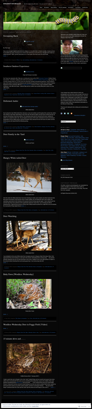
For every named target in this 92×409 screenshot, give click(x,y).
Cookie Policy (35, 406)
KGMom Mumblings (77, 141)
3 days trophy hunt (26, 84)
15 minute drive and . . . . (14, 338)
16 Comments (51, 209)
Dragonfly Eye (64, 133)
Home (41, 7)
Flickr (21, 126)
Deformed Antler (10, 101)
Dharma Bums (77, 142)
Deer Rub (48, 126)
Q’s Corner (83, 144)
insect (10, 127)
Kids (28, 150)
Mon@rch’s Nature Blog (12, 3)
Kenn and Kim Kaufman (74, 136)
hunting (42, 93)
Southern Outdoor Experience (16, 66)
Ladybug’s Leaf (83, 152)
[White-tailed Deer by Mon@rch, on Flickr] (30, 193)
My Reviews (85, 7)
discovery (9, 392)
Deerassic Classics (43, 78)
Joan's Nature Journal (73, 145)
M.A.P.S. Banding (62, 7)
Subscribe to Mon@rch (79, 115)
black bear (47, 391)
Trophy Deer (14, 94)
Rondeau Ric (76, 149)
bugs (18, 126)
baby (47, 150)
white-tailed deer (33, 59)
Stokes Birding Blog (80, 137)
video (37, 332)
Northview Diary (65, 147)
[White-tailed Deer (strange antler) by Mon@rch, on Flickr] (30, 106)
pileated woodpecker (26, 392)
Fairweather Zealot (76, 153)
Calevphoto (73, 129)
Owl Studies (70, 7)
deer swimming (26, 59)
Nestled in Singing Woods (75, 147)
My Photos (46, 7)
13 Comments (48, 392)
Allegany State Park (20, 150)
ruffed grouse (34, 392)
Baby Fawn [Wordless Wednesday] (18, 274)
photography (28, 93)
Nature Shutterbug (71, 155)
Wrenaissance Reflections (67, 144)
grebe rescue (19, 382)
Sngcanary (83, 149)
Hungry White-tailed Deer (14, 157)
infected (7, 127)
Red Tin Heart (64, 145)
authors (71, 61)
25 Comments (52, 332)
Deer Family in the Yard (13, 134)
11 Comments (12, 151)
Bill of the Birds (70, 137)
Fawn (49, 150)
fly (4, 127)
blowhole (39, 126)
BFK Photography (74, 131)
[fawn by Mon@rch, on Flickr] (30, 310)
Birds (27, 391)
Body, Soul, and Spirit (66, 141)
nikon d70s (13, 392)
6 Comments (28, 94)
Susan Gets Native (75, 139)
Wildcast (69, 152)
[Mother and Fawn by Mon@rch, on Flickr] (30, 139)
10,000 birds (75, 152)
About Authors (54, 7)
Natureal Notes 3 (84, 131)
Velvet (13, 127)
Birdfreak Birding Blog (66, 153)
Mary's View (68, 139)
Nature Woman (80, 129)
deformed (52, 126)
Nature (23, 93)
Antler (35, 126)
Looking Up (83, 145)
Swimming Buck (10, 35)
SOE (45, 93)
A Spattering (77, 144)
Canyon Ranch (37, 93)
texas (10, 94)
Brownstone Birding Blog (67, 142)
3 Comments (39, 59)
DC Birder (79, 155)
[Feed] (72, 115)
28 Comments (43, 318)
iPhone (18, 59)
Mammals (19, 93)
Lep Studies (78, 7)
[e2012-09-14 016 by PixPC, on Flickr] (30, 41)
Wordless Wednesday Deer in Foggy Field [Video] (25, 324)
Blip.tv (27, 332)
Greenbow (70, 149)
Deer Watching (9, 216)
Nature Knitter (84, 139)
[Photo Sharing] (30, 374)
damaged (43, 126)
